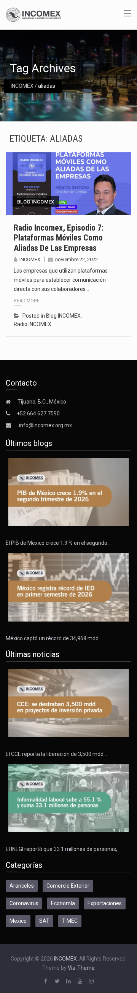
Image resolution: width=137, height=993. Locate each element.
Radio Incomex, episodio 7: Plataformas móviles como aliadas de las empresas (59, 238)
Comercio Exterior (67, 886)
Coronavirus (24, 903)
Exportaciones (105, 903)
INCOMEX (22, 86)
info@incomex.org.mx (45, 425)
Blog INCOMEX (35, 202)
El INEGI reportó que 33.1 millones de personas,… (63, 849)
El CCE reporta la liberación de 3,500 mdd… (56, 754)
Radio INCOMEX (32, 324)
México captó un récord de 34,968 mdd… (54, 638)
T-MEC (70, 921)
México (18, 921)
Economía (63, 903)
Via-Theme (81, 968)
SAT (44, 921)
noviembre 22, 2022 (76, 259)
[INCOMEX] (33, 14)
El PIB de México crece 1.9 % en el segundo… (58, 543)
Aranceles (22, 886)
